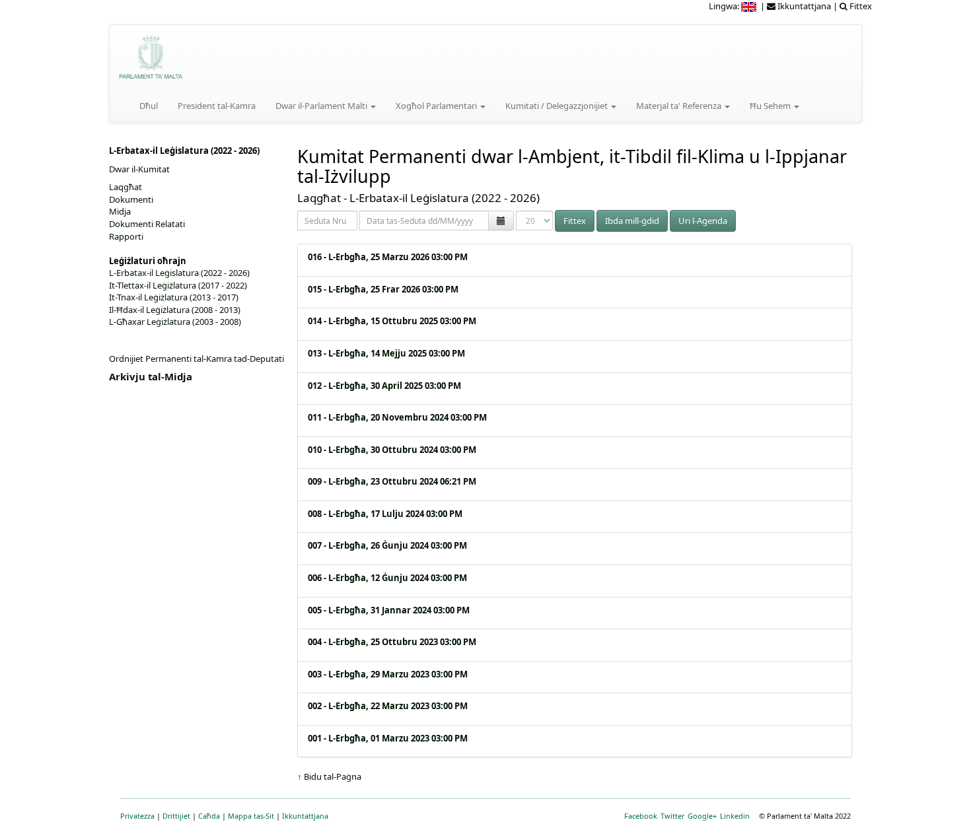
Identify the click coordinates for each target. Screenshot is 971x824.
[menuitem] (749, 6)
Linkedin (735, 816)
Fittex (574, 220)
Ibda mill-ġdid (632, 220)
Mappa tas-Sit (251, 816)
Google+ (702, 816)
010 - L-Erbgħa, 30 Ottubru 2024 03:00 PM (392, 450)
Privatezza (137, 816)
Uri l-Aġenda (702, 220)
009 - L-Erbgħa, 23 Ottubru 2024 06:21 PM (392, 481)
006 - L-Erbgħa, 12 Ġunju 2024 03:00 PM (387, 578)
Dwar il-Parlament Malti (322, 106)
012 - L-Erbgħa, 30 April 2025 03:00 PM (384, 386)
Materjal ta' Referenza (679, 106)
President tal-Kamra (217, 106)
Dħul (148, 106)
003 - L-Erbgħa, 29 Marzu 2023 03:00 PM (388, 674)
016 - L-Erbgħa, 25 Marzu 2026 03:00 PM (388, 257)
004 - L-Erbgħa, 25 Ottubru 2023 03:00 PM (392, 642)
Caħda (209, 816)
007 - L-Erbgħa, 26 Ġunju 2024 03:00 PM (387, 545)
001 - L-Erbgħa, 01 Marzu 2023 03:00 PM (388, 738)
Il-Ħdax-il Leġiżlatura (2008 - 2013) (174, 310)
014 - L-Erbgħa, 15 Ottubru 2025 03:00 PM (392, 321)
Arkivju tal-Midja (150, 376)
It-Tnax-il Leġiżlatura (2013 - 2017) (173, 297)
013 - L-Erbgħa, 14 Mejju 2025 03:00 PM (386, 353)
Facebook (640, 816)
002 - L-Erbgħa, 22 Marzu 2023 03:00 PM (388, 706)
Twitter (672, 816)
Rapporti (126, 236)
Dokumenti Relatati (147, 224)
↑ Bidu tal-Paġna (329, 776)
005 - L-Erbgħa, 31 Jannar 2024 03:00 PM (389, 610)
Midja (120, 211)
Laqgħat (125, 187)
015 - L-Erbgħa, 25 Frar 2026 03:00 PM (383, 289)
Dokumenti (131, 199)
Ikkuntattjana (305, 816)
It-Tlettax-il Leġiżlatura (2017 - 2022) (178, 285)
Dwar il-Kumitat (139, 169)
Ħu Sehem (771, 106)
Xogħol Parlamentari (437, 106)
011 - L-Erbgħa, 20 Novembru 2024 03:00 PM (397, 417)
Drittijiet (176, 816)
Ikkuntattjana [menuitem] (803, 6)
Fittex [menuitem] (859, 6)
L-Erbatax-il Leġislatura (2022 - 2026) (179, 273)
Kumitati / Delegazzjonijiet (557, 106)
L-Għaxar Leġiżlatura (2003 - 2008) (175, 321)
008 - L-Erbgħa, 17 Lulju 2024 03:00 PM (385, 514)
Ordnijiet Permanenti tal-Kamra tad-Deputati (196, 358)
